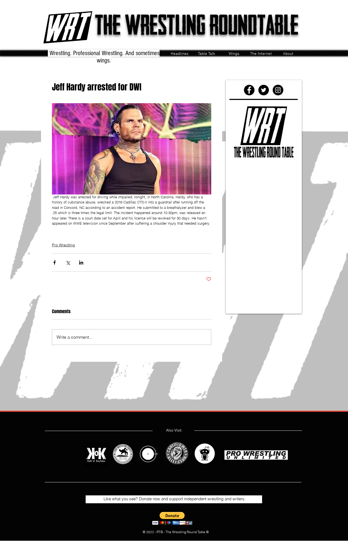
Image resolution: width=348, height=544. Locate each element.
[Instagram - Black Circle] (278, 90)
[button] (172, 518)
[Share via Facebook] (54, 262)
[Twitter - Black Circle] (263, 90)
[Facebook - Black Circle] (249, 90)
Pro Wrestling (63, 245)
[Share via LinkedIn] (81, 262)
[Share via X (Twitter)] (67, 262)
